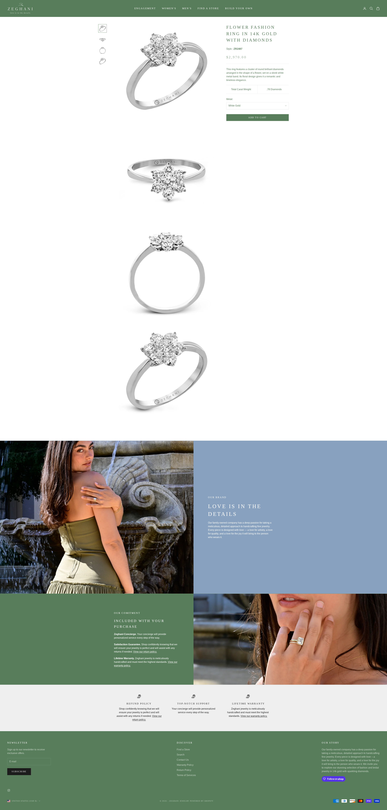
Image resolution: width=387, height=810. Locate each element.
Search (180, 754)
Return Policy (184, 770)
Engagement (145, 8)
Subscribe (19, 771)
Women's (169, 8)
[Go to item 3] (102, 50)
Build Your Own (239, 8)
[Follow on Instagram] (8, 790)
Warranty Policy (185, 765)
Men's (187, 8)
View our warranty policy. (254, 716)
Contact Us (183, 760)
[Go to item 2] (102, 39)
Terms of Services (186, 775)
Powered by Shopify (202, 801)
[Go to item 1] (102, 28)
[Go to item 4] (102, 61)
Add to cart (257, 118)
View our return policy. (145, 651)
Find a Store (208, 8)
